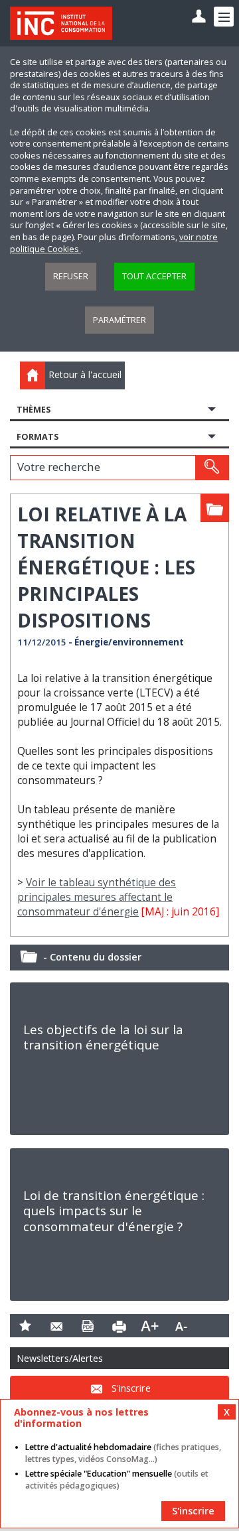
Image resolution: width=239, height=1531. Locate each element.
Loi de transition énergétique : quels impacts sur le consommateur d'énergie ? (113, 1211)
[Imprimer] (119, 1325)
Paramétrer (119, 320)
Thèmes (33, 409)
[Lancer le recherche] (211, 468)
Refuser (70, 276)
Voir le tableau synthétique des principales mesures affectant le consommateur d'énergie (96, 897)
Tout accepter (154, 276)
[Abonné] (199, 17)
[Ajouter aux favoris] (25, 1325)
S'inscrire (131, 1388)
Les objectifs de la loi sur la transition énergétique (103, 1037)
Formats (37, 436)
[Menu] (224, 17)
